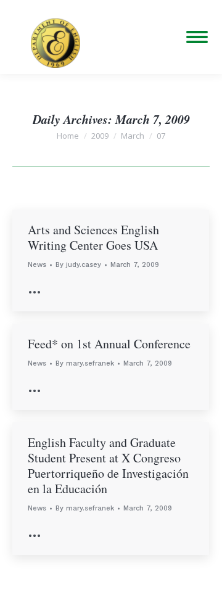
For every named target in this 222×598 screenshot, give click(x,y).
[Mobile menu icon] (197, 37)
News (37, 265)
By (78, 265)
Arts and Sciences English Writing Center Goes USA (93, 237)
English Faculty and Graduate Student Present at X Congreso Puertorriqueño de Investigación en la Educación (108, 465)
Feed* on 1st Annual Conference (109, 343)
